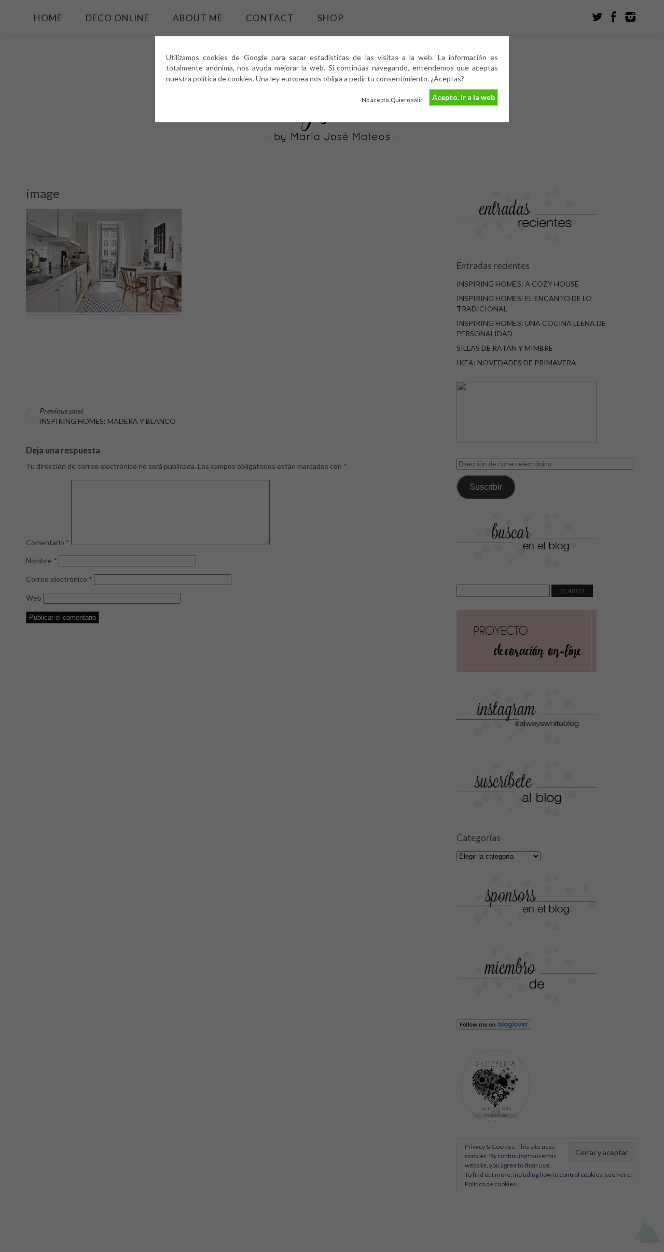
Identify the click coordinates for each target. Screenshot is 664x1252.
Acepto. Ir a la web (463, 97)
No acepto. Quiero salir (392, 99)
